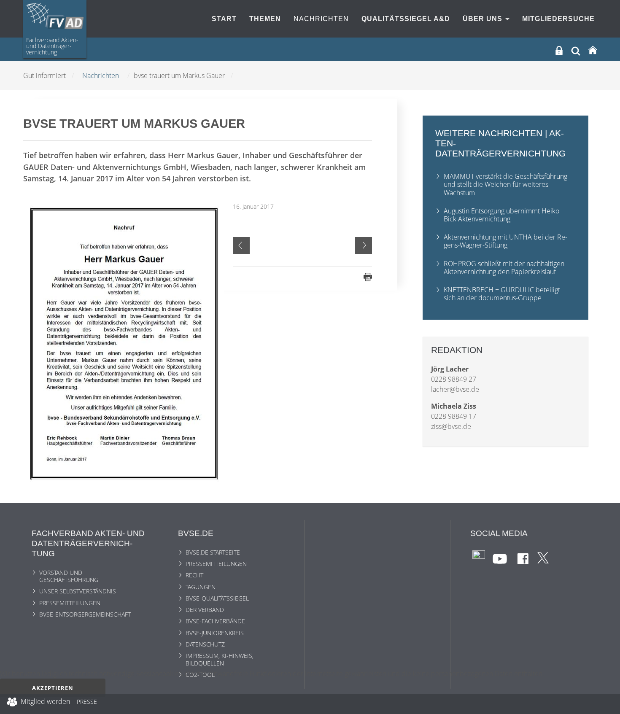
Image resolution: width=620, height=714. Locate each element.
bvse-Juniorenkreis (215, 633)
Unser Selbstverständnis (77, 591)
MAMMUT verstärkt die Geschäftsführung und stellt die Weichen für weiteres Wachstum (505, 184)
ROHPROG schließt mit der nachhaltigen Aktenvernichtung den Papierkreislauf (504, 267)
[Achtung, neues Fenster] (478, 556)
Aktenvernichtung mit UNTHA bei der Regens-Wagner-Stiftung (505, 241)
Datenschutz (205, 644)
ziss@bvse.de (451, 426)
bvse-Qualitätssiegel (217, 598)
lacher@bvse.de (455, 389)
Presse (87, 703)
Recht (194, 575)
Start (224, 18)
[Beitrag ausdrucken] (368, 276)
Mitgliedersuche (558, 18)
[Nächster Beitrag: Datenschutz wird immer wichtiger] (363, 245)
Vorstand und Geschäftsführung (68, 576)
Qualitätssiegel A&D (405, 18)
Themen (265, 18)
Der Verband (205, 610)
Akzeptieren (52, 688)
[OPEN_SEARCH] (576, 50)
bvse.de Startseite (213, 552)
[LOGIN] (559, 50)
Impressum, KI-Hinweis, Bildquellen (219, 659)
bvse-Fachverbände (215, 621)
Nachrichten (321, 18)
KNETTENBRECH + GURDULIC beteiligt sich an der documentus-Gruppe (502, 293)
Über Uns (483, 18)
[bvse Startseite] (592, 50)
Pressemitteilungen (69, 603)
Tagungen (201, 587)
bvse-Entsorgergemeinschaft (85, 614)
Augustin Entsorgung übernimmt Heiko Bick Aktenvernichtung (501, 215)
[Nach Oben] (608, 704)
